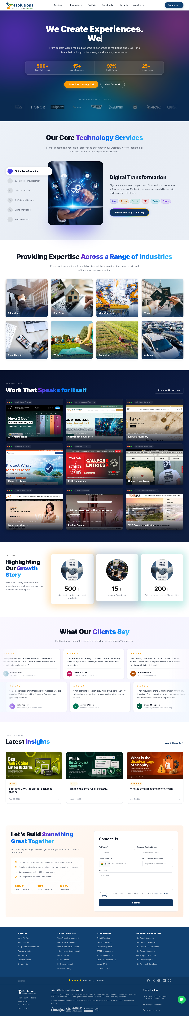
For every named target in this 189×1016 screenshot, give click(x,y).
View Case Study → (17, 436)
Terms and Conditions (27, 998)
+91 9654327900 (153, 1010)
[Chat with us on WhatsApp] (182, 1000)
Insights (124, 5)
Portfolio (92, 5)
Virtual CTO (102, 964)
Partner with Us (24, 951)
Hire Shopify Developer (146, 955)
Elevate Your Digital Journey (129, 212)
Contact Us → (174, 5)
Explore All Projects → (169, 390)
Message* (103, 870)
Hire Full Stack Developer (147, 964)
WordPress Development (68, 938)
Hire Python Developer (145, 951)
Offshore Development (106, 960)
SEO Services (63, 960)
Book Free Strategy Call (81, 84)
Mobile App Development (68, 947)
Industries (75, 5)
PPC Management (65, 964)
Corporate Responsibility (28, 947)
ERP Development (104, 947)
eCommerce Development (68, 951)
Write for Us (23, 955)
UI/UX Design (63, 955)
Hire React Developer (145, 938)
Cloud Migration (103, 938)
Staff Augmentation (105, 955)
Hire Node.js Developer (146, 942)
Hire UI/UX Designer (144, 960)
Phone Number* (105, 859)
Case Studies (108, 5)
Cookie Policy (23, 1005)
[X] (153, 980)
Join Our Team (24, 960)
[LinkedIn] (164, 980)
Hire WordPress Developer (147, 947)
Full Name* (103, 847)
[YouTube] (158, 980)
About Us (137, 5)
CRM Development (105, 951)
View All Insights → (174, 743)
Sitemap (21, 981)
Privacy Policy (23, 1001)
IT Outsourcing (103, 968)
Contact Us (23, 964)
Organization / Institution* (152, 859)
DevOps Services (104, 942)
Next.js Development (66, 942)
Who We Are (23, 938)
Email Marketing (64, 968)
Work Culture (23, 942)
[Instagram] (169, 980)
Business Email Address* (147, 847)
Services (58, 5)
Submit (136, 902)
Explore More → (16, 311)
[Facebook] (148, 980)
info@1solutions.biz (153, 1005)
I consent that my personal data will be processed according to (135, 894)
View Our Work (112, 84)
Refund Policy (23, 1008)
